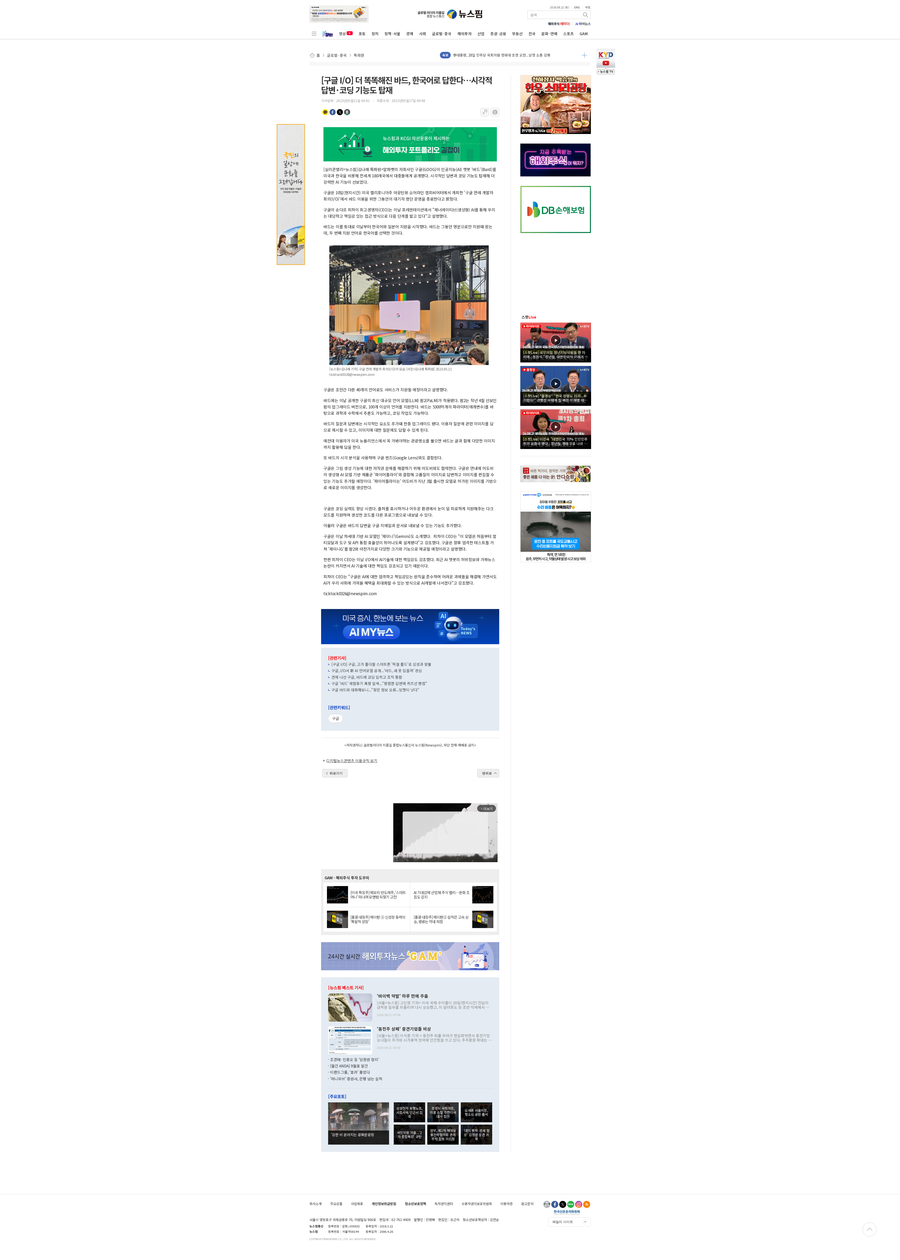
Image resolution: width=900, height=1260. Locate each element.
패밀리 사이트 (562, 1222)
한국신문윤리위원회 (567, 1212)
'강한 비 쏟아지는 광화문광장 (352, 1134)
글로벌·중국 (441, 33)
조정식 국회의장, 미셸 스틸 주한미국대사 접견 (443, 1112)
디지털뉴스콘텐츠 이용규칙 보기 (351, 760)
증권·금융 (498, 33)
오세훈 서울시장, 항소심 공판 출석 (476, 1112)
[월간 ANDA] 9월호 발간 (349, 1065)
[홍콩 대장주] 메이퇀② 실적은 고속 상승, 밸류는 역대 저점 (441, 919)
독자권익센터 (444, 1203)
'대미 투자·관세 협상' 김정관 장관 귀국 (476, 1134)
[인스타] (578, 1204)
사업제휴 (357, 1203)
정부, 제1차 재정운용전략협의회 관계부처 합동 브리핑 (443, 1134)
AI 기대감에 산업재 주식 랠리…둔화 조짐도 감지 (441, 894)
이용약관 (506, 1203)
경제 (409, 33)
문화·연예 (549, 33)
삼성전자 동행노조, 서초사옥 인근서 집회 (409, 1112)
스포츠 (568, 33)
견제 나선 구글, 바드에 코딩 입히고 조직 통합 (366, 677)
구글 (335, 718)
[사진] (350, 1007)
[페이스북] (554, 1204)
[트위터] (562, 1204)
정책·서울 (392, 33)
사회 (422, 33)
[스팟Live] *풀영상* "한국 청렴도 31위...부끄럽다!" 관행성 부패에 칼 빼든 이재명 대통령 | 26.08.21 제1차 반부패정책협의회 (555, 398)
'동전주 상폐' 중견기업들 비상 (404, 1029)
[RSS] (586, 1204)
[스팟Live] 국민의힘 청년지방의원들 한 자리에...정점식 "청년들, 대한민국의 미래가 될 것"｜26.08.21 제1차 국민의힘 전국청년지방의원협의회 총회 (555, 354)
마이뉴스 (583, 23)
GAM (584, 33)
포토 (362, 33)
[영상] (555, 342)
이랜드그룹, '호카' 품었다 (350, 1072)
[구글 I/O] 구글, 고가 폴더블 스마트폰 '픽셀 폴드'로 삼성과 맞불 (381, 664)
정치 (375, 33)
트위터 (340, 112)
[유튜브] (546, 1204)
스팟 (528, 317)
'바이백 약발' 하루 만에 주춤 (402, 996)
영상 (342, 33)
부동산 (517, 33)
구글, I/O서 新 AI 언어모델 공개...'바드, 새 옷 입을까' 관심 (376, 670)
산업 (480, 33)
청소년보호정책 (415, 1203)
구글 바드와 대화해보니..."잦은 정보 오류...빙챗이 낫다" (375, 689)
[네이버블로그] (570, 1204)
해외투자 (465, 33)
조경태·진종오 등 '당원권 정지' (354, 1059)
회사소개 (315, 1203)
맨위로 (487, 773)
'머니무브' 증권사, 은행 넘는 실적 (356, 1078)
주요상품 (336, 1203)
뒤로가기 (336, 773)
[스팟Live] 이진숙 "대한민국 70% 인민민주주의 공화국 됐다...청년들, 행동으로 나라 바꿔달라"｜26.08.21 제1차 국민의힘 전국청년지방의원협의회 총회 (555, 441)
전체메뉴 (314, 33)
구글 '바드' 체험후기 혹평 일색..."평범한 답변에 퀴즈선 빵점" (379, 683)
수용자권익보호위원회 (476, 1203)
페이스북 (333, 112)
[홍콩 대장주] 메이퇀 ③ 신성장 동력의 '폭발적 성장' (377, 919)
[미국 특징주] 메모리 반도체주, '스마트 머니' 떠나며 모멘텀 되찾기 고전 (378, 894)
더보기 (584, 55)
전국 (532, 33)
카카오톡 (325, 112)
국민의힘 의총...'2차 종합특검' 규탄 (409, 1134)
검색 (586, 14)
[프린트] (495, 112)
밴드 (347, 112)
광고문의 (527, 1203)
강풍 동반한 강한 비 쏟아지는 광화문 (480, 55)
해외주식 (559, 23)
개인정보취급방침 (384, 1203)
